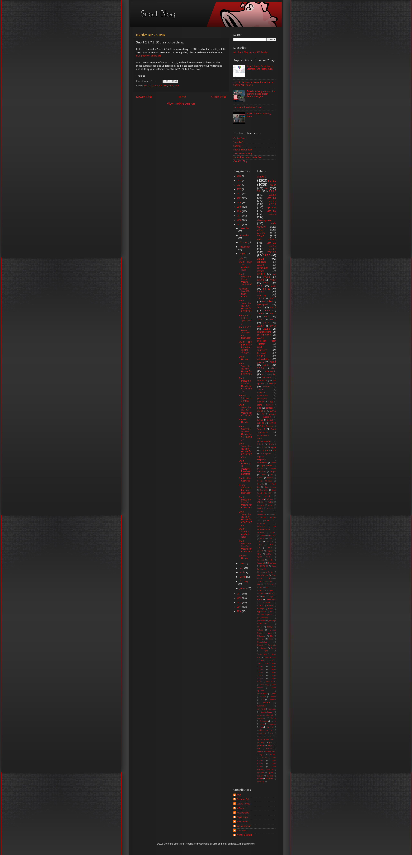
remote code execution (266, 751)
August (243, 253)
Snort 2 (261, 429)
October (243, 242)
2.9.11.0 (271, 210)
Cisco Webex (262, 575)
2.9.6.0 (273, 280)
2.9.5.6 (272, 213)
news (274, 463)
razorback (261, 524)
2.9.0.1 (260, 444)
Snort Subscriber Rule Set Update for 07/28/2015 (245, 305)
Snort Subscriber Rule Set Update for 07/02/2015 (245, 546)
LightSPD (261, 456)
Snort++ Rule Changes (245, 479)
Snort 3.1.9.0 (271, 682)
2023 (239, 189)
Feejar (271, 596)
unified (263, 536)
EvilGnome (261, 593)
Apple (273, 447)
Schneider (264, 490)
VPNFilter (261, 502)
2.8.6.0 (262, 539)
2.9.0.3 (260, 389)
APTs (259, 554)
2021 (239, 198)
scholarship (270, 371)
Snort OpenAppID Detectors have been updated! (245, 467)
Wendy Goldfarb (245, 835)
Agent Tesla (263, 557)
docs (266, 316)
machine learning (264, 730)
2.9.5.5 (273, 313)
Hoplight (260, 609)
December (244, 228)
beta (259, 408)
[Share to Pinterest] (176, 81)
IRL (271, 612)
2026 (239, 176)
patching (260, 742)
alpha (259, 405)
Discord (270, 584)
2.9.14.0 (260, 423)
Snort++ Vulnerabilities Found (247, 107)
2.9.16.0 (261, 356)
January (243, 588)
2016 (239, 220)
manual (272, 414)
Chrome (264, 450)
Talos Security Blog (242, 153)
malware (269, 405)
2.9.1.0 (260, 313)
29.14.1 (260, 551)
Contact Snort (239, 138)
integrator (272, 724)
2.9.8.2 (260, 292)
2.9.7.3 (260, 319)
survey (259, 776)
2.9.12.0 (271, 242)
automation (262, 706)
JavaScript (261, 621)
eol (160, 85)
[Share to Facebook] (173, 81)
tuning (260, 420)
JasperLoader (262, 618)
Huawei (270, 609)
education (261, 718)
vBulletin (269, 779)
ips (261, 727)
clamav (260, 402)
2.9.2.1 (260, 286)
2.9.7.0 (266, 255)
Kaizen (259, 627)
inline (262, 724)
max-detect (261, 733)
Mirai (271, 639)
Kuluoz (260, 630)
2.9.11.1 (271, 197)
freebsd (260, 508)
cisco (273, 368)
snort (171, 85)
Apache (270, 560)
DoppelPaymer (263, 587)
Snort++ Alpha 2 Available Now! (244, 533)
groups (270, 508)
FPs (263, 596)
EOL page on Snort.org (148, 55)
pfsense (260, 745)
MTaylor (241, 808)
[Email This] (164, 81)
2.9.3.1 (260, 229)
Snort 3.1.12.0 (267, 660)
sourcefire (262, 350)
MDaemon (261, 636)
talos (177, 85)
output (273, 517)
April (241, 572)
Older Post (218, 97)
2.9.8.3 (272, 194)
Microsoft (261, 353)
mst (271, 733)
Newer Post (144, 97)
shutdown (271, 754)
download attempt (265, 715)
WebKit (270, 502)
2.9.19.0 (270, 545)
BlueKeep (272, 563)
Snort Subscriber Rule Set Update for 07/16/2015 (245, 410)
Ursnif (273, 694)
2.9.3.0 (266, 277)
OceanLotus (262, 642)
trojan (273, 472)
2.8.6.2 (270, 539)
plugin (270, 745)
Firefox (259, 599)
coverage (272, 709)
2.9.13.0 (271, 252)
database (266, 377)
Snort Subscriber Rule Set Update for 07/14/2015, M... (245, 433)
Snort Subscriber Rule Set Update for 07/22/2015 (245, 368)
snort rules (266, 301)
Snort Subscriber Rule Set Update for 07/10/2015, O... (245, 450)
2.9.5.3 (260, 325)
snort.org (261, 295)
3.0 (259, 191)
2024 (239, 185)
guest (273, 721)
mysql (259, 736)
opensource (262, 396)
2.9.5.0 (266, 328)
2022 (239, 193)
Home (182, 97)
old (270, 736)
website (266, 387)
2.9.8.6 (272, 246)
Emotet (270, 478)
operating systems (265, 739)
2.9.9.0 (272, 191)
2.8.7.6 (259, 542)
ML (271, 636)
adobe (266, 365)
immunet (260, 511)
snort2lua (269, 770)
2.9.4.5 (260, 337)
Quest (273, 648)
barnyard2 (262, 393)
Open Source (270, 487)
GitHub (260, 606)
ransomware (263, 435)
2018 (239, 211)
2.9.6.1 (266, 283)
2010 (239, 611)
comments (261, 709)
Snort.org (238, 146)
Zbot (262, 700)
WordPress (262, 463)
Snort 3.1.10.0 (270, 657)
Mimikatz (260, 639)
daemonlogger (266, 712)
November (244, 235)
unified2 (272, 536)
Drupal (270, 590)
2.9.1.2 (272, 249)
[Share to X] (170, 81)
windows (261, 262)
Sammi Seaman (244, 826)
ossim (263, 517)
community (262, 268)
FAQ (262, 414)
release (261, 233)
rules (165, 85)
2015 (239, 224)
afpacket (266, 703)
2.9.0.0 (260, 368)
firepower (264, 721)
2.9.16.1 (272, 444)
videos (263, 475)
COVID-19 (264, 566)
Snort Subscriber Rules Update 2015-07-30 (245, 279)
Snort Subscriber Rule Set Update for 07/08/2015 (245, 502)
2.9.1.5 (273, 411)
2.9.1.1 (260, 347)
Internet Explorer (264, 615)
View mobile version (181, 103)
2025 (239, 180)
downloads (262, 380)
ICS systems (266, 453)
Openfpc (260, 645)
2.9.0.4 (265, 374)
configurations (264, 332)
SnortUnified (262, 694)
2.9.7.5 (154, 85)
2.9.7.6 (272, 201)
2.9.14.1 (261, 274)
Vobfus (263, 697)
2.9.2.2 (273, 307)
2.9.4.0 (260, 280)
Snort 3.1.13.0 (262, 663)
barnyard (260, 505)
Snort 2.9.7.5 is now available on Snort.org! (245, 332)
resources (261, 527)
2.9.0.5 (260, 298)
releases (269, 749)
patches (266, 520)
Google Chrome (264, 481)
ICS (274, 450)
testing (270, 776)
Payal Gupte (242, 817)
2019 (239, 207)
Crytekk (260, 584)
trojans (260, 779)
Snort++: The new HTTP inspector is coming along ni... (245, 347)
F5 (258, 596)
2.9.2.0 (273, 319)
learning (270, 727)
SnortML (260, 499)
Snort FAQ (238, 142)
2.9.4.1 (273, 325)
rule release (266, 239)
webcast (272, 384)
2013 (239, 598)
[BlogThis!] (167, 81)
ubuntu (273, 533)
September (244, 246)
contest (269, 408)
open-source (266, 466)
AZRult (269, 554)
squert (270, 773)
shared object (264, 334)
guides (260, 362)
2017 (239, 215)
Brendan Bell (243, 799)
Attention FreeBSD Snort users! (244, 292)
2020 (239, 202)
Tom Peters (242, 830)
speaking (267, 417)
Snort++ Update (243, 358)
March (242, 576)
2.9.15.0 (266, 289)
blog (270, 402)
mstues (260, 271)
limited (273, 514)
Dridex (259, 590)
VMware (270, 499)
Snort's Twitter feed (243, 149)
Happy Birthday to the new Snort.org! (245, 489)
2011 (239, 607)
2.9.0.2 (270, 420)
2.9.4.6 (260, 236)
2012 (239, 602)
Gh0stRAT (267, 603)
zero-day (260, 782)
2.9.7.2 (147, 85)
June (241, 563)
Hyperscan (261, 612)
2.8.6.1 (273, 362)
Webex (273, 697)
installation (261, 514)
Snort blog (264, 685)
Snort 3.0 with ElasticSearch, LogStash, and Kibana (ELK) (260, 67)
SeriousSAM (262, 654)
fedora (273, 718)
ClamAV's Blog (240, 161)
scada (273, 286)
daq (274, 374)
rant (258, 749)
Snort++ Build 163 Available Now (245, 266)
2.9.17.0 (272, 423)
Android (260, 560)
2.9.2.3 (260, 258)
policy (259, 469)
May (241, 568)
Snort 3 (260, 307)
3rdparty (270, 551)
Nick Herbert (243, 812)
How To (260, 484)
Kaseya (270, 627)
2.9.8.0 (260, 265)
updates (271, 207)
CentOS (260, 478)
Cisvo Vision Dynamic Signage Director (266, 578)
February (243, 581)
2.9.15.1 (266, 322)
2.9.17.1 (270, 542)
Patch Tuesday (266, 426)
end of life (261, 411)
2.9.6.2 (272, 204)
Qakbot (263, 648)
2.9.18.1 (260, 545)
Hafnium (270, 606)
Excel (271, 593)
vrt (266, 188)
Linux (270, 633)
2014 (239, 593)
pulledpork (262, 399)
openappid (262, 304)
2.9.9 (259, 548)
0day (271, 475)
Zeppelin (272, 700)
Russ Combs (242, 821)
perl (270, 742)
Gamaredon (271, 599)
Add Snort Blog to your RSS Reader (250, 52)
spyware (260, 773)
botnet (270, 505)
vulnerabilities (263, 359)
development (264, 220)
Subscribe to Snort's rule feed (247, 157)
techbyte (260, 533)
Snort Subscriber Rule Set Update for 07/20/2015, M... (245, 384)
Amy (239, 795)
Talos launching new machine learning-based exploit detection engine (261, 94)
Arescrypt (261, 563)
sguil (262, 754)
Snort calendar (264, 496)
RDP (266, 651)
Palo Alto (272, 645)
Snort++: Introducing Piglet (245, 398)
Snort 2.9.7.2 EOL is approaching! (245, 319)
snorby (264, 758)
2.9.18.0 (263, 447)
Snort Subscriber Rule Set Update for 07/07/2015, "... (245, 518)
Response (261, 459)
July (241, 258)
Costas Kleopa (243, 803)
